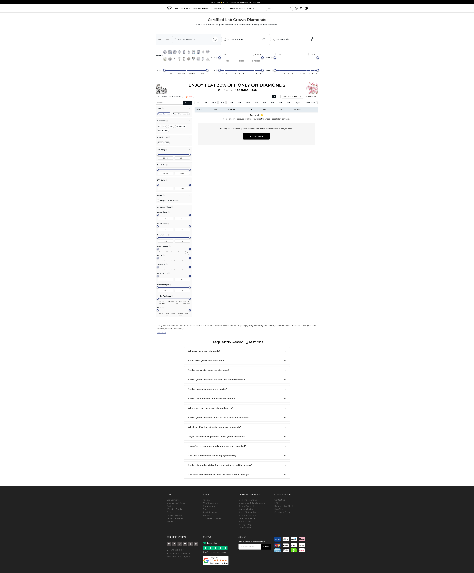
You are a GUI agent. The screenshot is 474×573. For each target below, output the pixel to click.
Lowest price (310, 102)
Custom (170, 506)
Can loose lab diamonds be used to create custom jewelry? (218, 474)
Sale (190, 96)
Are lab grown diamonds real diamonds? (208, 370)
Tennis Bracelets (174, 515)
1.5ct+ (214, 102)
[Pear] (189, 52)
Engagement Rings (176, 503)
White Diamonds (164, 114)
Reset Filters (312, 96)
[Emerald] (184, 52)
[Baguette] (184, 59)
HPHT (160, 143)
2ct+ (222, 102)
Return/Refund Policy (248, 512)
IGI (159, 126)
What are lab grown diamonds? (204, 351)
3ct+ (239, 102)
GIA (164, 126)
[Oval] (179, 52)
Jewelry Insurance (247, 518)
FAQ (276, 503)
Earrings (170, 512)
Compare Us (209, 506)
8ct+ (288, 102)
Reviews (206, 515)
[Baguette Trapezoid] (179, 59)
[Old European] (170, 59)
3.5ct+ (248, 102)
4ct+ (256, 102)
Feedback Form (282, 512)
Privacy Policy (244, 524)
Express (178, 96)
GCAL (171, 126)
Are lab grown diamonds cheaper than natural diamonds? (217, 379)
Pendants (171, 521)
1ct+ (205, 102)
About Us (207, 500)
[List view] (274, 96)
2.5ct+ (230, 102)
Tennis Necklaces (175, 518)
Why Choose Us (210, 503)
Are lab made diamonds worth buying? (207, 389)
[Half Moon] (175, 59)
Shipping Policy (245, 509)
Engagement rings (201, 8)
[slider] (219, 57)
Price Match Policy (247, 515)
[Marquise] (203, 52)
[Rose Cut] (165, 59)
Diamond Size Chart (283, 506)
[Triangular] (208, 59)
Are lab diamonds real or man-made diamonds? (212, 398)
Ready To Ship (236, 8)
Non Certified (180, 126)
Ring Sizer (279, 509)
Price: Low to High (290, 96)
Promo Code (244, 521)
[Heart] (208, 52)
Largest (297, 102)
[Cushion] (175, 52)
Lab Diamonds (181, 8)
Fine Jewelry (220, 8)
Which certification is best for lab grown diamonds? (214, 427)
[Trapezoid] (203, 59)
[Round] (165, 52)
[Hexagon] (189, 59)
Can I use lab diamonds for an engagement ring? (212, 455)
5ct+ (264, 102)
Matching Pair (163, 130)
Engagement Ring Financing (251, 503)
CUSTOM (251, 8)
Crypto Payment (246, 506)
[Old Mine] (198, 59)
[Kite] (194, 59)
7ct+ (280, 102)
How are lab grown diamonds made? (207, 360)
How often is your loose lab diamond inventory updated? (217, 446)
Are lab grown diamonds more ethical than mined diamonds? (219, 417)
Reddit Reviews (210, 512)
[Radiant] (198, 52)
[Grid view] (278, 96)
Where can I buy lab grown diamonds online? (211, 408)
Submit (187, 103)
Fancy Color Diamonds (181, 114)
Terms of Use (244, 527)
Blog (205, 509)
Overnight (164, 96)
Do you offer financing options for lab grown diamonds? (216, 436)
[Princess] (170, 52)
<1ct (198, 102)
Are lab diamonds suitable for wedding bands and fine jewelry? (220, 465)
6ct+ (272, 102)
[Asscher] (194, 52)
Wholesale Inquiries (212, 518)
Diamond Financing (247, 500)
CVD (167, 143)
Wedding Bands (174, 509)
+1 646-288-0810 (176, 550)
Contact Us (279, 500)
